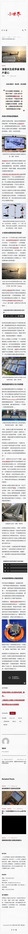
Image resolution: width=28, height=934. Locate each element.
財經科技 (4, 65)
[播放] (5, 316)
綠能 (20, 721)
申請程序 (4, 161)
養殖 (14, 488)
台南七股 (20, 718)
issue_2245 (12, 718)
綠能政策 (16, 248)
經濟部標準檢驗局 (11, 240)
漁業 (15, 349)
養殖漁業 (5, 724)
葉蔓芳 (3, 76)
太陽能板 (20, 124)
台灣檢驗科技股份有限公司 (14, 300)
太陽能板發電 (6, 721)
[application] (14, 316)
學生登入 (23, 925)
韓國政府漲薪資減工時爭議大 (20, 761)
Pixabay (19, 286)
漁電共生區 (16, 96)
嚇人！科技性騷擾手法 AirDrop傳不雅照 (14, 812)
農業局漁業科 (14, 602)
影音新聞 (4, 808)
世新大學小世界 (16, 925)
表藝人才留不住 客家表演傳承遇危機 (7, 761)
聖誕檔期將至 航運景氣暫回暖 (11, 788)
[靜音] (18, 316)
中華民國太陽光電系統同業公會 (11, 174)
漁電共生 (14, 721)
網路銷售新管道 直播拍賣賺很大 (12, 840)
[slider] (22, 315)
